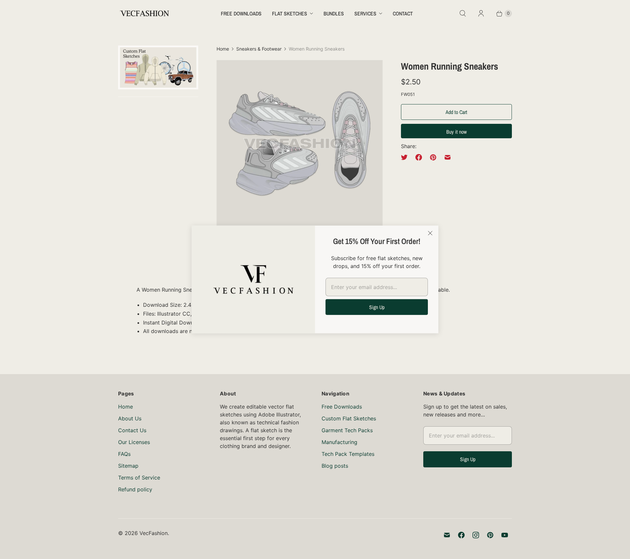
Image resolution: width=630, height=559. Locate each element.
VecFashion (153, 533)
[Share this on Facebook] (418, 157)
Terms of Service (139, 477)
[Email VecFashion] (447, 535)
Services (365, 13)
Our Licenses (134, 442)
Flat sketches (289, 13)
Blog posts (335, 465)
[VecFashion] (144, 13)
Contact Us (132, 430)
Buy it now (456, 131)
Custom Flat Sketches (349, 418)
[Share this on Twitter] (406, 157)
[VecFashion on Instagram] (476, 535)
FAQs (124, 454)
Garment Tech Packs (347, 430)
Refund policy (135, 489)
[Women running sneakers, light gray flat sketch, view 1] (300, 143)
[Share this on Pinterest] (433, 157)
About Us (129, 418)
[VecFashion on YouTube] (504, 535)
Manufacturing (339, 442)
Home (223, 49)
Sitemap (128, 465)
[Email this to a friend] (447, 157)
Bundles (334, 13)
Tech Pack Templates (348, 454)
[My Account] (481, 13)
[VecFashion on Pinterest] (490, 535)
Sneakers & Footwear (259, 49)
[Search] (462, 13)
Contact (403, 13)
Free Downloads (241, 13)
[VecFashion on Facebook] (461, 535)
